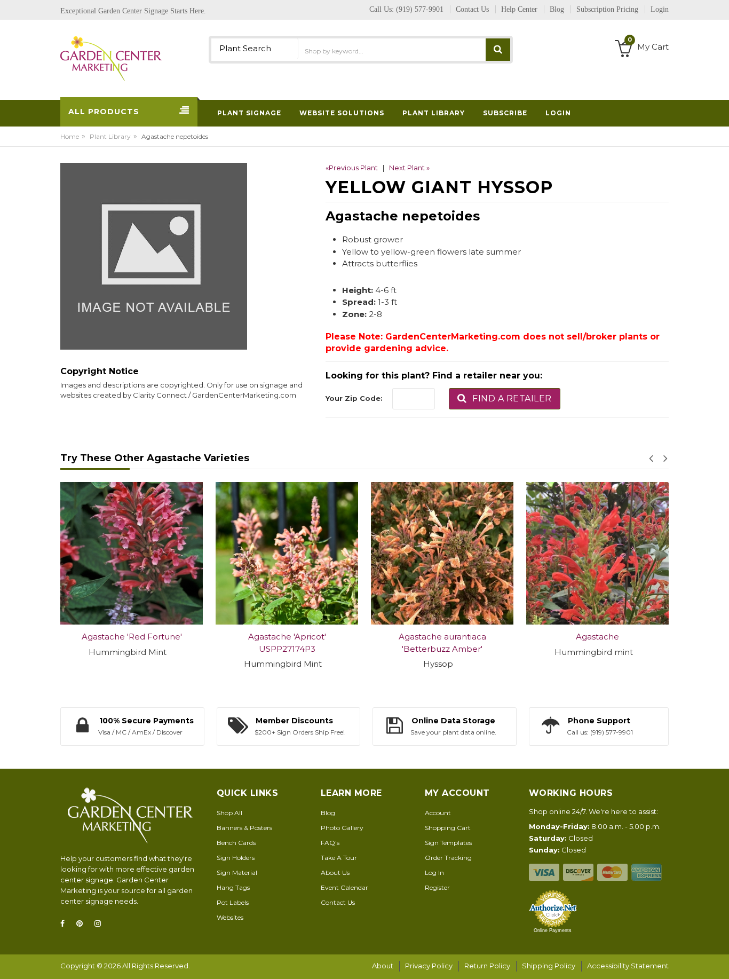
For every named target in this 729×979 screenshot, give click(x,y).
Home (69, 136)
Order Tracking (448, 858)
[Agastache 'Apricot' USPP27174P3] (287, 553)
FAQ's (330, 843)
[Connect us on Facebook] (65, 923)
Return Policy (487, 965)
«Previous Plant (352, 167)
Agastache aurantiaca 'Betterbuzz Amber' (442, 642)
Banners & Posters (244, 828)
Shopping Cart (448, 828)
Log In (434, 873)
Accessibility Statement (628, 965)
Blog (328, 813)
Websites (230, 917)
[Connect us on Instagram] (100, 923)
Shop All (229, 813)
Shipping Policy (548, 965)
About (382, 965)
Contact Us (338, 902)
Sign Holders (236, 858)
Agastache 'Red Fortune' (132, 636)
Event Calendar (344, 887)
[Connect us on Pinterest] (82, 923)
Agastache (597, 636)
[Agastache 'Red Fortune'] (131, 553)
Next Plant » (409, 167)
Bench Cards (236, 843)
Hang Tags (233, 887)
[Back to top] (717, 959)
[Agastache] (597, 553)
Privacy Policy (429, 965)
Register (437, 887)
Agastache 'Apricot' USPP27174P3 (287, 642)
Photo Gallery (342, 828)
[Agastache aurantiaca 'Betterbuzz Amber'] (442, 553)
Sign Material (237, 873)
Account (438, 813)
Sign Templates (448, 843)
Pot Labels (233, 902)
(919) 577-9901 (419, 9)
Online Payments (553, 930)
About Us (335, 873)
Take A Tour (339, 858)
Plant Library (110, 136)
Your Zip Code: (354, 398)
